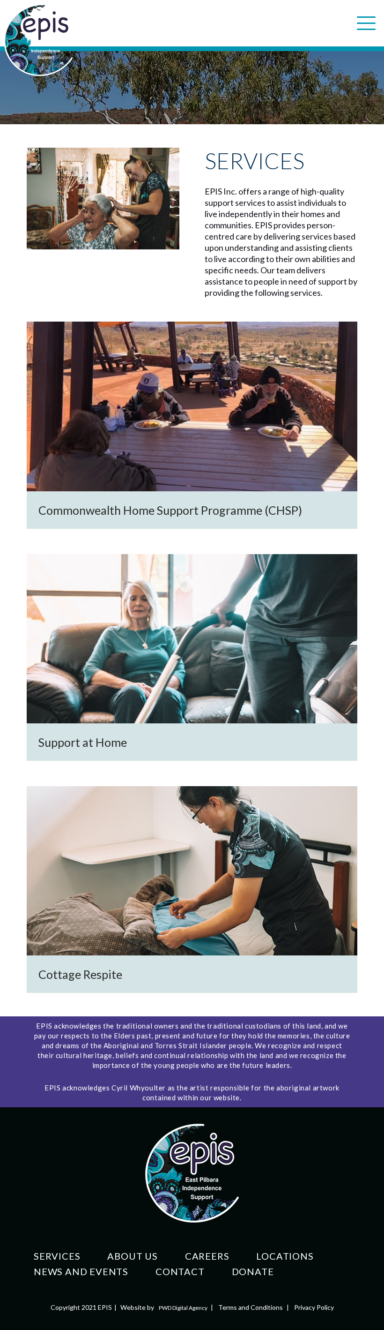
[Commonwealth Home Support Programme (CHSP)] (192, 425)
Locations (284, 1256)
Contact (180, 1271)
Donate (253, 1271)
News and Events (81, 1271)
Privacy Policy (314, 1307)
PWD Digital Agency (183, 1307)
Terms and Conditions (250, 1307)
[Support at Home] (192, 657)
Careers (207, 1256)
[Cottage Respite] (192, 889)
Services (57, 1256)
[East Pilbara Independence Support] (38, 40)
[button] (366, 23)
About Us (132, 1256)
